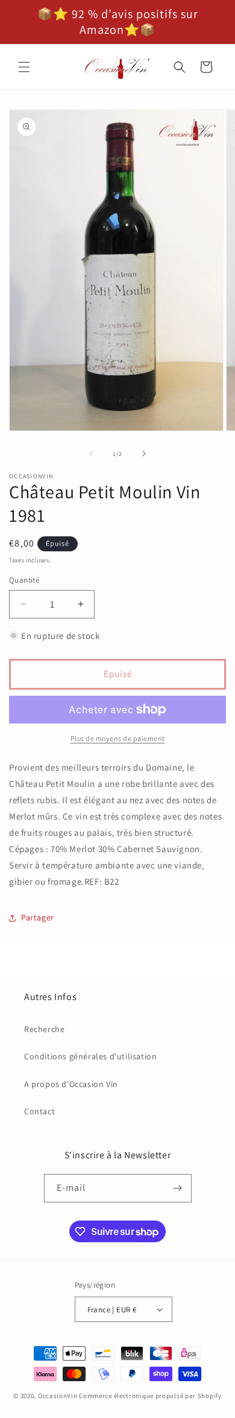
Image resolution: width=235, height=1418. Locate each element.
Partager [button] (37, 917)
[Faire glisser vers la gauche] (91, 453)
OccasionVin (58, 1395)
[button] (24, 67)
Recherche (44, 1029)
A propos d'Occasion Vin (71, 1084)
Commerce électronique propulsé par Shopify (150, 1395)
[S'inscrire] (177, 1188)
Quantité (24, 580)
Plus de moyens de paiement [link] (117, 738)
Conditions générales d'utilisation (90, 1056)
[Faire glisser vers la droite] (144, 453)
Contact (39, 1111)
